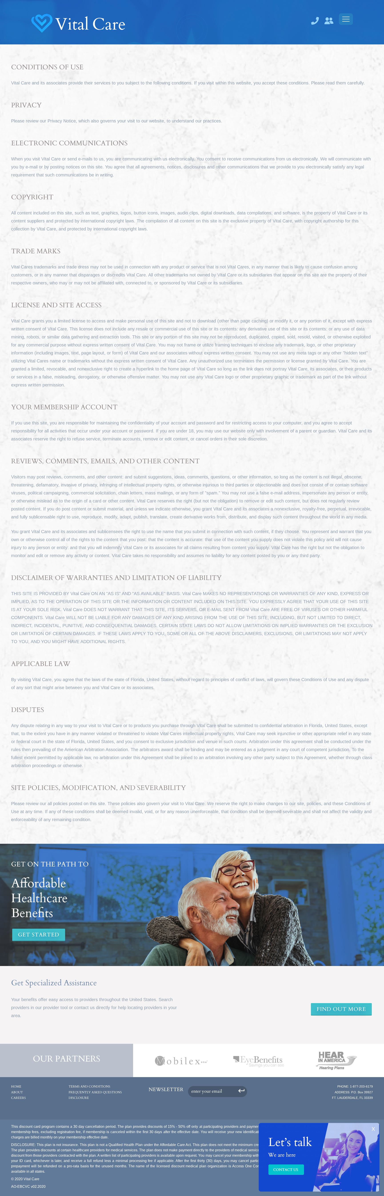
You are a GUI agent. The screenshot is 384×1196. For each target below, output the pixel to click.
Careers (18, 1098)
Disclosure (79, 1098)
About (17, 1092)
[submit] (241, 1090)
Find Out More (341, 1009)
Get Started (38, 934)
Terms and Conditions (89, 1086)
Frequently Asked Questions (95, 1092)
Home (16, 1086)
